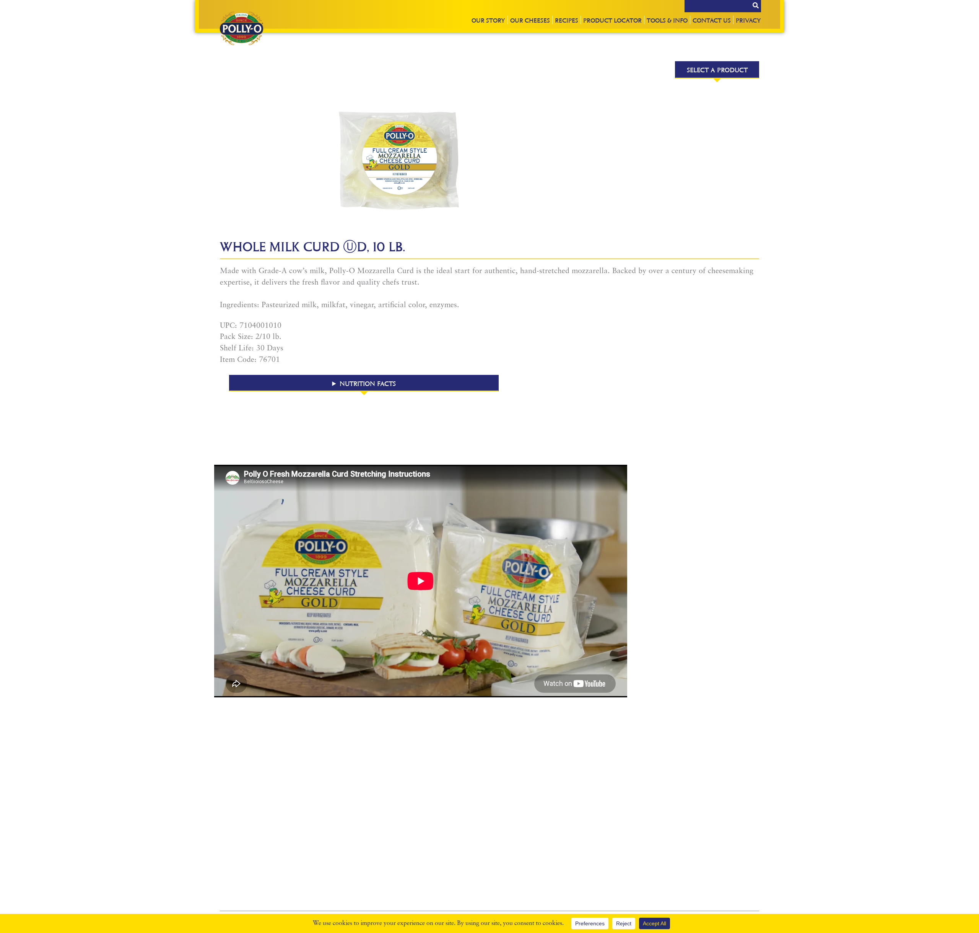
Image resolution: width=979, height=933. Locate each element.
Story (488, 20)
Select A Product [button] (717, 69)
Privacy (748, 20)
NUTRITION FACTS (368, 383)
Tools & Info (667, 20)
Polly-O (241, 28)
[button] (364, 383)
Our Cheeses (530, 20)
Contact (712, 20)
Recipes (566, 20)
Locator (612, 20)
